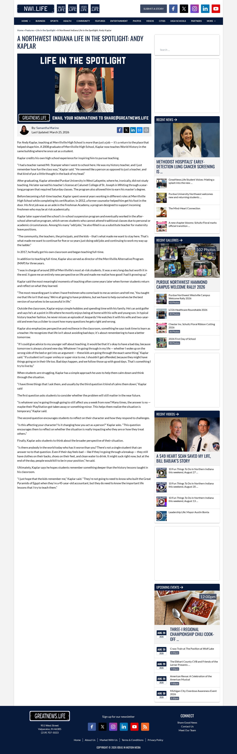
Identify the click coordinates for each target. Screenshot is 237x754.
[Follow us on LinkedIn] (205, 8)
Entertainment (119, 21)
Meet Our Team (187, 730)
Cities (162, 21)
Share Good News (187, 722)
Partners (196, 21)
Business (40, 21)
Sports (54, 21)
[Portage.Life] (72, 9)
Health (67, 21)
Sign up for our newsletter (118, 716)
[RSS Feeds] (145, 727)
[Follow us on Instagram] (194, 8)
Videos (150, 21)
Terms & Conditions (132, 739)
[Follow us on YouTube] (215, 8)
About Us (90, 739)
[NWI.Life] (36, 9)
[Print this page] (146, 130)
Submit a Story (153, 8)
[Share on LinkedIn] (133, 130)
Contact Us (187, 726)
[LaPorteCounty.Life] (84, 9)
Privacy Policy (155, 739)
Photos (137, 21)
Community (83, 21)
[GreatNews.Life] (49, 716)
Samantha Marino (47, 128)
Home (25, 21)
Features (100, 21)
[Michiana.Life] (95, 9)
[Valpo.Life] (61, 9)
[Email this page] (140, 130)
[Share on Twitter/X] (126, 130)
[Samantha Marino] (24, 130)
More (210, 21)
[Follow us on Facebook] (173, 8)
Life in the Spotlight (45, 30)
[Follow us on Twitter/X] (183, 8)
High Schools (178, 21)
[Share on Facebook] (120, 130)
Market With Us (109, 739)
